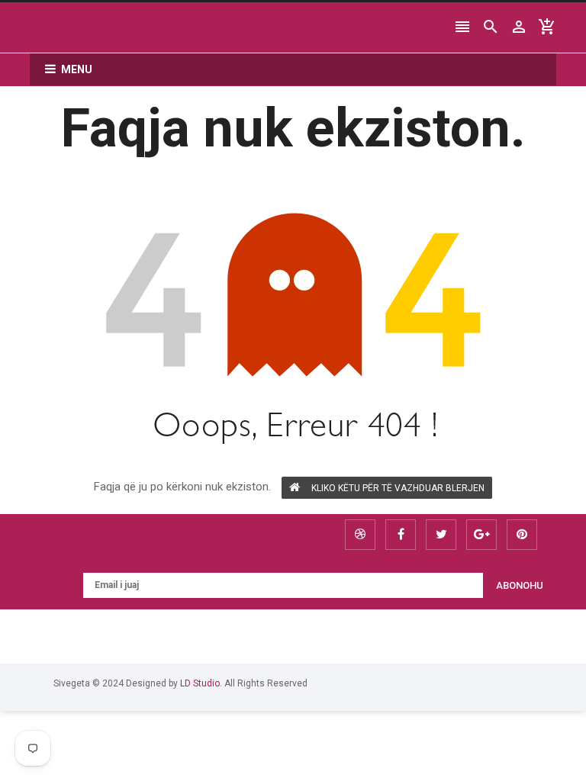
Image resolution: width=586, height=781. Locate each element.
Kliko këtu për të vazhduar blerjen (398, 488)
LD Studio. (201, 683)
